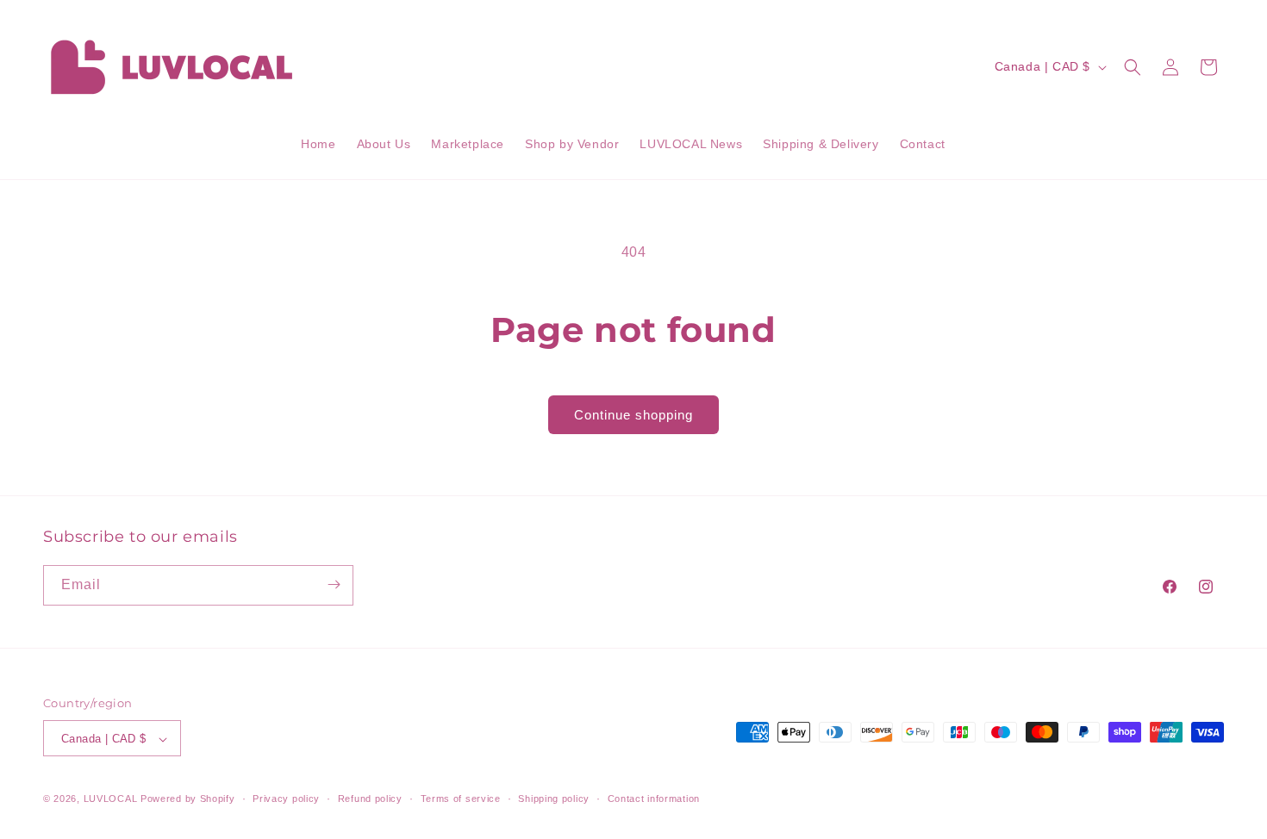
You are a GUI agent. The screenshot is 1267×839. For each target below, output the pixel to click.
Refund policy (370, 798)
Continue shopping (633, 414)
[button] (1133, 67)
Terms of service (461, 798)
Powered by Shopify (187, 799)
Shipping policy (554, 798)
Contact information (654, 798)
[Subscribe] (334, 584)
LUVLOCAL (111, 799)
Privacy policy (286, 798)
